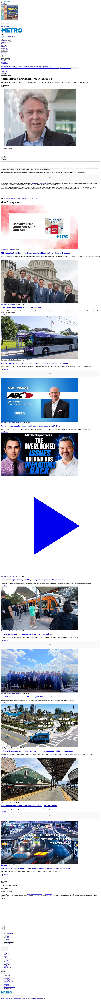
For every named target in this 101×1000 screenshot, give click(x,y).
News (11, 1)
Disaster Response (5, 40)
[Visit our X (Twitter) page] (4, 882)
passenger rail (11, 198)
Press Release (43, 68)
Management (4, 44)
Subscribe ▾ (4, 4)
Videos (13, 66)
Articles (15, 1)
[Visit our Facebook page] (1, 882)
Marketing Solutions (25, 68)
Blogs (9, 66)
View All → (4, 875)
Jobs (28, 66)
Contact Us (50, 68)
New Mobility (4, 49)
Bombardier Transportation (39, 183)
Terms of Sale (18, 998)
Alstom (2, 168)
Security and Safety (5, 58)
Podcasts (24, 66)
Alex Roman (12, 249)
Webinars (31, 66)
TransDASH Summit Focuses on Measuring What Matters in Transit (28, 697)
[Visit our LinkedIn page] (3, 882)
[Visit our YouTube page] (6, 882)
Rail (2, 55)
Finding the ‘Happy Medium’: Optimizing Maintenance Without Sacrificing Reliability (36, 868)
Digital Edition (10, 26)
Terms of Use (11, 998)
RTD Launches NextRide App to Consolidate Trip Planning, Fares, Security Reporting (35, 253)
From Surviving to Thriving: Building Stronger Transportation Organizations (32, 580)
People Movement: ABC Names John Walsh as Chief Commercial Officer (30, 426)
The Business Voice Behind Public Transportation (21, 307)
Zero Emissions (4, 63)
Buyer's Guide (47, 66)
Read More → (4, 259)
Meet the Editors (11, 68)
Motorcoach (4, 46)
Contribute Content (35, 68)
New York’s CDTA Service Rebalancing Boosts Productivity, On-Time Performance (34, 363)
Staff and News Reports (15, 360)
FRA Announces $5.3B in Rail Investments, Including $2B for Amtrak (29, 806)
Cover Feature (6, 1)
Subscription (4, 68)
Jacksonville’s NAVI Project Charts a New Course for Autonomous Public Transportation (37, 751)
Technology (4, 60)
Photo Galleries (18, 66)
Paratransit (3, 52)
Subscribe (3, 26)
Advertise (17, 68)
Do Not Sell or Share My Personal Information (33, 998)
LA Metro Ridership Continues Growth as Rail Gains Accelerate (27, 634)
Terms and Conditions (65, 68)
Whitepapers (37, 66)
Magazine (3, 66)
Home (2, 75)
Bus (2, 37)
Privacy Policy (56, 68)
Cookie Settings (75, 68)
